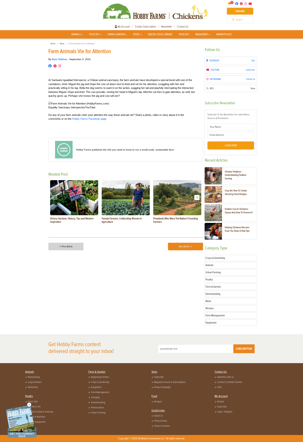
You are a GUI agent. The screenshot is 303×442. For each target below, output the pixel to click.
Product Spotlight (162, 387)
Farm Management (100, 392)
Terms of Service (162, 425)
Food (136, 34)
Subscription (244, 349)
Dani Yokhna (60, 59)
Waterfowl (33, 387)
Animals (76, 34)
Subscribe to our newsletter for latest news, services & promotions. (228, 116)
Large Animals (35, 382)
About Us (158, 415)
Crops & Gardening (100, 382)
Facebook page (89, 118)
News (62, 43)
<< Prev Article (66, 246)
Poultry (94, 34)
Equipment (96, 387)
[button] (197, 197)
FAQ (219, 387)
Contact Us (182, 26)
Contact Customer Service (229, 382)
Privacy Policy (160, 420)
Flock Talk (33, 401)
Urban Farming (98, 412)
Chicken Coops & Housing (40, 411)
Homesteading (98, 402)
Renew (220, 401)
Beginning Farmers (100, 377)
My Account (123, 26)
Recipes (158, 401)
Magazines (202, 34)
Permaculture (97, 407)
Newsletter (166, 26)
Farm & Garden (116, 34)
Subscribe (240, 11)
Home (52, 43)
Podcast (184, 34)
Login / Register (224, 411)
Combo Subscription (145, 26)
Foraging (95, 397)
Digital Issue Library (160, 34)
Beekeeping (34, 377)
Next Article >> (185, 246)
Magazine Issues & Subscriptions (170, 382)
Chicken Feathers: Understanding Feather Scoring (235, 175)
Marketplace (224, 34)
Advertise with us (225, 377)
